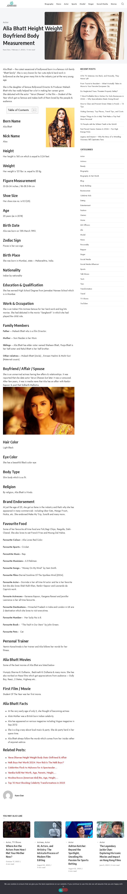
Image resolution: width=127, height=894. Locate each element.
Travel (82, 293)
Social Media (85, 259)
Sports (82, 269)
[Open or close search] (123, 4)
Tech (82, 279)
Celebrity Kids (85, 195)
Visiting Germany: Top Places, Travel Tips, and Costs (101, 111)
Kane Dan (7, 50)
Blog (82, 181)
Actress (83, 161)
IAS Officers (85, 225)
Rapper (83, 249)
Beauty (82, 166)
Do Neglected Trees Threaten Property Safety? (99, 91)
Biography (84, 171)
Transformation (86, 288)
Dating (82, 200)
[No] (64, 890)
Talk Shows (84, 274)
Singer (82, 254)
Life (81, 230)
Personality (84, 244)
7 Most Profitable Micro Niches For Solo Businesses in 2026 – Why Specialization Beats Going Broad (102, 97)
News (82, 239)
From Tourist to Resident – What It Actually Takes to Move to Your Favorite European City (101, 85)
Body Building (85, 185)
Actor (6, 22)
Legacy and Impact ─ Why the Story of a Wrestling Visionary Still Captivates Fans (100, 138)
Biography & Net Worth (89, 176)
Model (82, 234)
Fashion (83, 210)
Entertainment (85, 205)
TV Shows (84, 298)
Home (82, 220)
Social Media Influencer (89, 264)
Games (83, 215)
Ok (61, 890)
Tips (82, 283)
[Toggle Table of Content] (33, 110)
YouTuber (84, 303)
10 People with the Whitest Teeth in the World (98, 124)
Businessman (85, 190)
